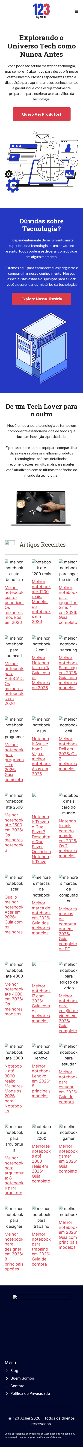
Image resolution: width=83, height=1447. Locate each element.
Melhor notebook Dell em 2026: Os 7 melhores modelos (68, 753)
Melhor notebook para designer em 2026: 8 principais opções (14, 1251)
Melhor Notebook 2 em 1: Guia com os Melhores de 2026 (41, 672)
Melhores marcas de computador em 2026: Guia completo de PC (68, 928)
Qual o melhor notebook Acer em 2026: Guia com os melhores (14, 914)
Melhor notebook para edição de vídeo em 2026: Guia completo (68, 1013)
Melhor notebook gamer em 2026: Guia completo (68, 1158)
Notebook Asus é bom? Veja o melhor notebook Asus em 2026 (41, 756)
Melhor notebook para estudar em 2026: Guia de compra (68, 1086)
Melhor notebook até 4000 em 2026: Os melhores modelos (14, 999)
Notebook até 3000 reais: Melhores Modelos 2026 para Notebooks (14, 1088)
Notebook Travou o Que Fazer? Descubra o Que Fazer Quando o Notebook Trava (41, 839)
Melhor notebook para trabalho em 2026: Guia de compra (41, 1249)
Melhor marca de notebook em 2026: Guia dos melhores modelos (41, 917)
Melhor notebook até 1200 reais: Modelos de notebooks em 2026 (41, 601)
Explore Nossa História (41, 299)
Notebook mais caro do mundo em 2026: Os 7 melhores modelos (68, 838)
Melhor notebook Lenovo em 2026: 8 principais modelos (41, 1081)
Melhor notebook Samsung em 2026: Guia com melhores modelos (68, 672)
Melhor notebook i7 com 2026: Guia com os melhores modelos (41, 1003)
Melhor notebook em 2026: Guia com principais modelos (68, 1235)
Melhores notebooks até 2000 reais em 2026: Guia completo (41, 1163)
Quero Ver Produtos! (41, 114)
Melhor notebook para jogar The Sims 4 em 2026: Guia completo (68, 605)
